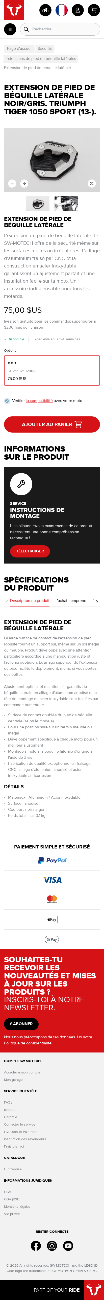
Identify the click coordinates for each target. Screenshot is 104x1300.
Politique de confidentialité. (28, 1043)
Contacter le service (19, 1124)
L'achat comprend (71, 601)
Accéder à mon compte (22, 1072)
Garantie (10, 1117)
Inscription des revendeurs (25, 1139)
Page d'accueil (20, 49)
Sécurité (45, 49)
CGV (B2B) (12, 1199)
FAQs (8, 1102)
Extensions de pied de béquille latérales (41, 59)
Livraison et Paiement (20, 1132)
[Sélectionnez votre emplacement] (62, 10)
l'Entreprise (13, 1169)
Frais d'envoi (14, 1146)
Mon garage (13, 1080)
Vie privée (12, 1214)
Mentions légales (17, 1206)
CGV (7, 1192)
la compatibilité (39, 401)
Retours (10, 1110)
